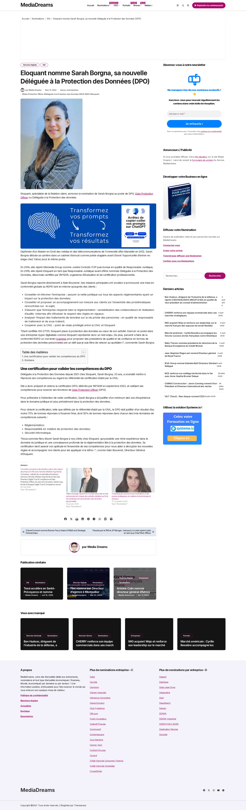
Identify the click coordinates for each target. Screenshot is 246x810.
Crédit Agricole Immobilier (102, 766)
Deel (161, 698)
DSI (44, 65)
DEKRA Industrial (167, 719)
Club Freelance (97, 708)
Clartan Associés (98, 692)
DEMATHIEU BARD (169, 724)
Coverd (93, 755)
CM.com (94, 713)
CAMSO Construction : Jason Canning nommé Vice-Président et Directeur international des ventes (191, 385)
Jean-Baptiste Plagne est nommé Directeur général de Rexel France (190, 354)
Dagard (162, 677)
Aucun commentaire (69, 90)
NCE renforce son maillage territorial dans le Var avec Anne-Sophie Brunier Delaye (189, 374)
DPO (88, 94)
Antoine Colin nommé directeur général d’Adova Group (133, 592)
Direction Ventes (85, 636)
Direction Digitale (30, 65)
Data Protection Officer (33, 94)
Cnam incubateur (98, 719)
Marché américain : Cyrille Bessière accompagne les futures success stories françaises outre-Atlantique (191, 334)
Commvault (95, 729)
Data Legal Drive (167, 687)
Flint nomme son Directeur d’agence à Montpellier (87, 590)
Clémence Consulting (100, 698)
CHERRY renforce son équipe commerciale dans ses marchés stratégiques (191, 314)
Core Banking (96, 740)
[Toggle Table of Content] (82, 352)
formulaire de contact (202, 160)
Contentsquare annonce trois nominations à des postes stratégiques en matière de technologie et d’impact (131, 496)
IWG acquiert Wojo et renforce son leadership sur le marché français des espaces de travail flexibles (190, 324)
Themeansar (80, 805)
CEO (116, 5)
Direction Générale (33, 636)
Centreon (94, 687)
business (61, 338)
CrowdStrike (96, 771)
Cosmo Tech (96, 745)
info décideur (201, 157)
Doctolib (163, 734)
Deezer (162, 708)
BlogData (65, 805)
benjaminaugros (79, 595)
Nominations (104, 4)
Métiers (148, 5)
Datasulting (164, 692)
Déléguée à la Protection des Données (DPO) (64, 94)
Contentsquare (97, 734)
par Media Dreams (33, 90)
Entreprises (143, 578)
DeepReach (165, 703)
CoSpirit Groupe (98, 750)
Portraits (127, 4)
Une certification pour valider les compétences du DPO (54, 356)
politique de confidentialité (211, 131)
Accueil (90, 5)
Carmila (93, 682)
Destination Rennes (168, 729)
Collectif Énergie (98, 724)
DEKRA (162, 713)
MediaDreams (36, 5)
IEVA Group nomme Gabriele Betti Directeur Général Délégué (191, 364)
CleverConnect (97, 703)
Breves (138, 4)
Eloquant (95, 94)
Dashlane (163, 682)
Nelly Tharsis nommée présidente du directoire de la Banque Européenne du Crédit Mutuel (191, 344)
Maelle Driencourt (126, 595)
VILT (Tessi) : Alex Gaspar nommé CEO (184, 396)
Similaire (29, 360)
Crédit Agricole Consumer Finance (106, 760)
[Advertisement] (123, 39)
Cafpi (92, 677)
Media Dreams (97, 547)
